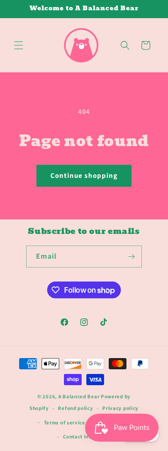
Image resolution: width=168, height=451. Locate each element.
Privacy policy (120, 408)
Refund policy (75, 408)
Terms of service (64, 422)
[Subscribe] (131, 257)
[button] (18, 45)
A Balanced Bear (79, 396)
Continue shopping (84, 175)
